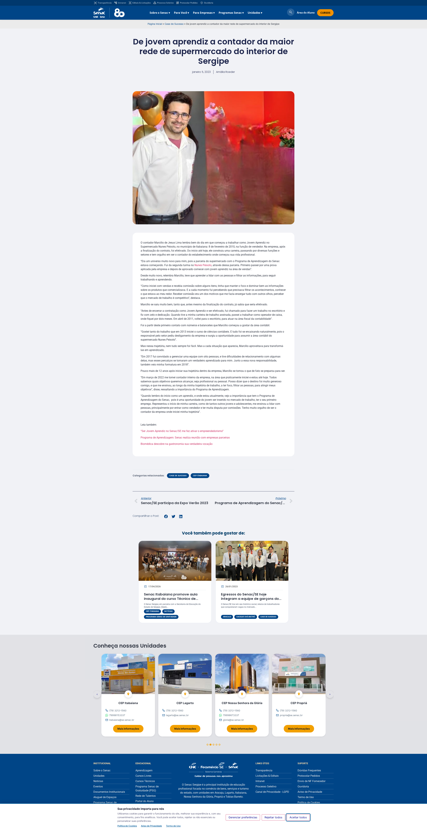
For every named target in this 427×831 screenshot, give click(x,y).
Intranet (122, 2)
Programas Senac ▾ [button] (231, 13)
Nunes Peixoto (202, 265)
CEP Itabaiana (200, 475)
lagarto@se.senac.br (177, 715)
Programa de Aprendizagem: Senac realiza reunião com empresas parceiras (185, 437)
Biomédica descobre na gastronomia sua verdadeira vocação (177, 443)
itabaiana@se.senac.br (121, 720)
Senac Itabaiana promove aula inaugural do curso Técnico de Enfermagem (170, 598)
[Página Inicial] (213, 770)
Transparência (105, 2)
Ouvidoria (208, 2)
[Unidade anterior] (97, 694)
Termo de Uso (173, 825)
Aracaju (227, 617)
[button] (166, 516)
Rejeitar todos (273, 817)
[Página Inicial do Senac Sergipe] (109, 13)
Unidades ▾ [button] (255, 13)
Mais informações (130, 727)
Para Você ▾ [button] (181, 13)
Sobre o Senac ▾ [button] (160, 13)
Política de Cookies (127, 825)
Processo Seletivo (165, 2)
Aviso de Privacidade (151, 825)
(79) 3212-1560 (117, 710)
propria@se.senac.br (291, 715)
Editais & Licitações (141, 2)
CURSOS (325, 12)
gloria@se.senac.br (233, 720)
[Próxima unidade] (330, 694)
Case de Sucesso (174, 23)
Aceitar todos (298, 817)
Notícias (168, 611)
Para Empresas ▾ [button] (204, 13)
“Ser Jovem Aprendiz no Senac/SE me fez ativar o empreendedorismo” (182, 431)
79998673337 (231, 715)
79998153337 (117, 715)
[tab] (207, 744)
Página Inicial (155, 23)
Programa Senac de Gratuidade (161, 617)
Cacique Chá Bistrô (245, 617)
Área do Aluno (306, 12)
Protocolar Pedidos (189, 2)
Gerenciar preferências (243, 817)
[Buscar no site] (290, 13)
